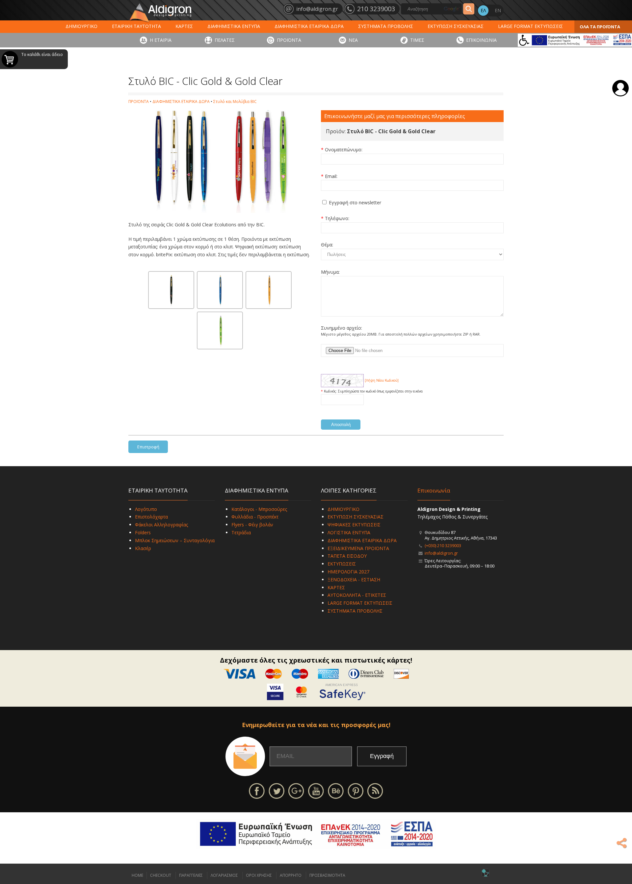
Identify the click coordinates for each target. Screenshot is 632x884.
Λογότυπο (146, 509)
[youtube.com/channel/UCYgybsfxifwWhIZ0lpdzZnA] (316, 790)
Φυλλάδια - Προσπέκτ (254, 517)
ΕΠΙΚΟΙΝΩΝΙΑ (481, 40)
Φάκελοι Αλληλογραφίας (161, 524)
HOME (137, 875)
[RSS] (375, 790)
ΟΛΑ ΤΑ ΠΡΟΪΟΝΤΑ (600, 27)
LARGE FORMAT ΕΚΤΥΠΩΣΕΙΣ (530, 26)
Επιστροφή (148, 447)
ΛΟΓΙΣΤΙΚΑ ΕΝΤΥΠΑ (349, 532)
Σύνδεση (620, 88)
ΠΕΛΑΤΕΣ (225, 40)
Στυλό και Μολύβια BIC (235, 101)
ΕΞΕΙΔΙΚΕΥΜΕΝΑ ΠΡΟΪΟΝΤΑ (358, 548)
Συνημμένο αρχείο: (341, 328)
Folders (143, 532)
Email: (331, 176)
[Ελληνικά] (483, 10)
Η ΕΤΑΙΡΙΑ (160, 40)
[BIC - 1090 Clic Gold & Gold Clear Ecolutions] (220, 290)
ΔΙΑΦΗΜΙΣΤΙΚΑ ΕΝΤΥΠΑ (233, 26)
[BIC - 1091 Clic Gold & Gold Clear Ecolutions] (171, 290)
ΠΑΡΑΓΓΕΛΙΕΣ (191, 875)
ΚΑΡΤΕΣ (184, 26)
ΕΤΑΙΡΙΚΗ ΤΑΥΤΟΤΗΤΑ (136, 26)
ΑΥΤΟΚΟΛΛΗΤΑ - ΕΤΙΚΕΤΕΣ (357, 595)
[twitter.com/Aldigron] (276, 790)
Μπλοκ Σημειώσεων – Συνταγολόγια (175, 540)
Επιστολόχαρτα (151, 517)
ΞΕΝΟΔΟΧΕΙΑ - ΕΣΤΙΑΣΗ (354, 579)
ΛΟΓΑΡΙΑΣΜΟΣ (224, 875)
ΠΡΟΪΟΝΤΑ (289, 40)
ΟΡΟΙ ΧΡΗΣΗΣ (259, 875)
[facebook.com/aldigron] (257, 790)
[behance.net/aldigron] (336, 790)
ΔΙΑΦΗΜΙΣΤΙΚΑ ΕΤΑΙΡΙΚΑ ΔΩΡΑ (309, 26)
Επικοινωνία (433, 490)
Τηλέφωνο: (337, 218)
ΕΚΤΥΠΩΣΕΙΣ (342, 564)
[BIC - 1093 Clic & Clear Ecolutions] (269, 290)
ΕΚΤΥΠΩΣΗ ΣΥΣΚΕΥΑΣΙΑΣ (456, 26)
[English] (497, 10)
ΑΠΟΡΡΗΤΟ (291, 875)
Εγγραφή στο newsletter (355, 202)
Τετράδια (241, 532)
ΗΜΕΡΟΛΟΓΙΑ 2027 (348, 571)
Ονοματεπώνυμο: (343, 149)
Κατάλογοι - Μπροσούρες (259, 509)
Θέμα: (327, 244)
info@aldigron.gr (441, 553)
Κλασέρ (143, 548)
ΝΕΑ (353, 40)
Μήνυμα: (330, 272)
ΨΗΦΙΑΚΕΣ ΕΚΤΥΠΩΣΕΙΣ (354, 524)
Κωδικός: (331, 391)
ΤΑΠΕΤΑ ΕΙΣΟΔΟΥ (347, 556)
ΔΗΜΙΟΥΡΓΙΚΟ (81, 26)
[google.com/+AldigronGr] (296, 790)
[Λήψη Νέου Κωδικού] (342, 380)
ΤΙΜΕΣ (417, 40)
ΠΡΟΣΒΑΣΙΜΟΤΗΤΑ (327, 875)
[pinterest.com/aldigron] (355, 790)
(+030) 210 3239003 (443, 545)
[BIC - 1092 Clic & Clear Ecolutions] (220, 330)
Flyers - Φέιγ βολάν (252, 524)
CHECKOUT (160, 875)
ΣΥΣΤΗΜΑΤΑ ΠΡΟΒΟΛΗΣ (385, 26)
